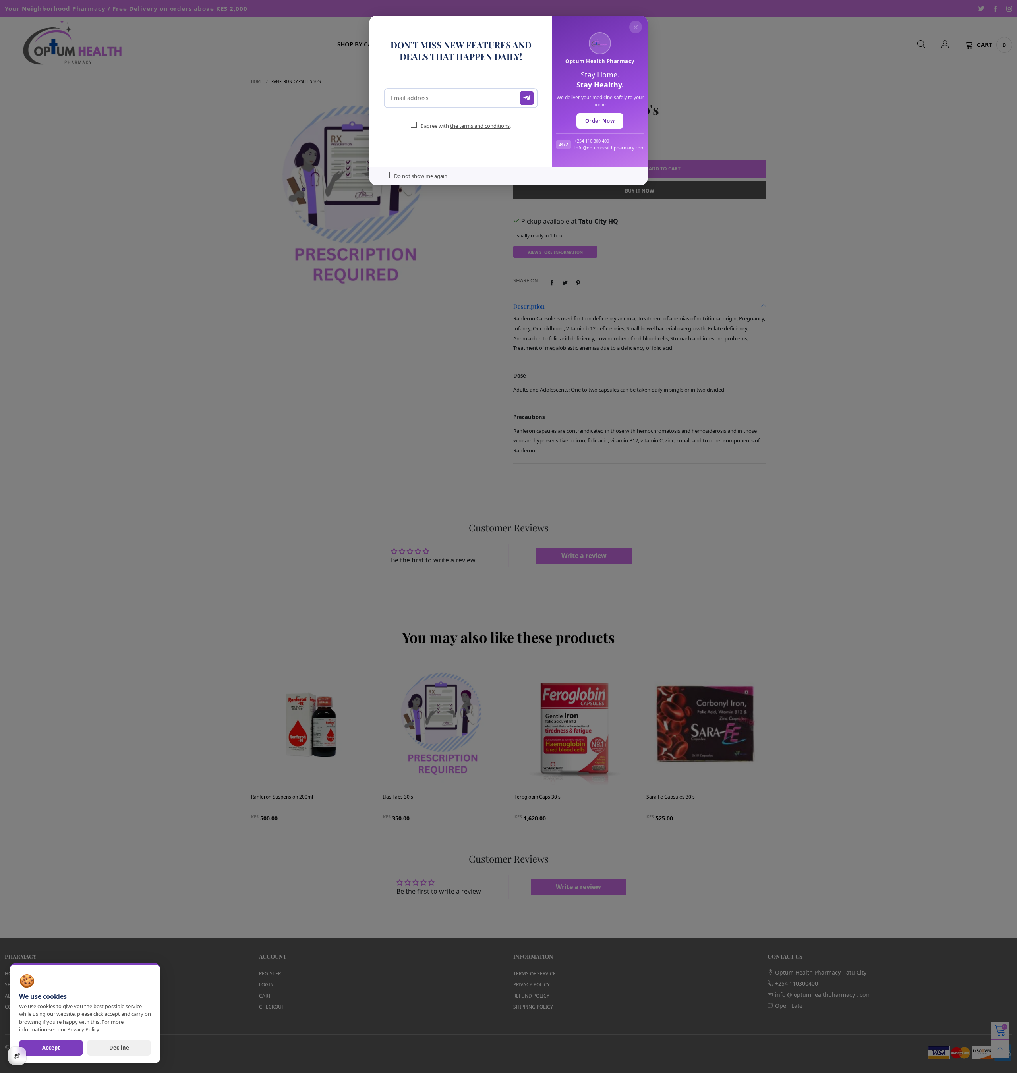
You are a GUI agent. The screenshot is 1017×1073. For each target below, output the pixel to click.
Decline (119, 1047)
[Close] (635, 27)
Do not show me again (420, 175)
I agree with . (466, 125)
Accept (51, 1047)
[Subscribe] (527, 98)
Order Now (600, 120)
